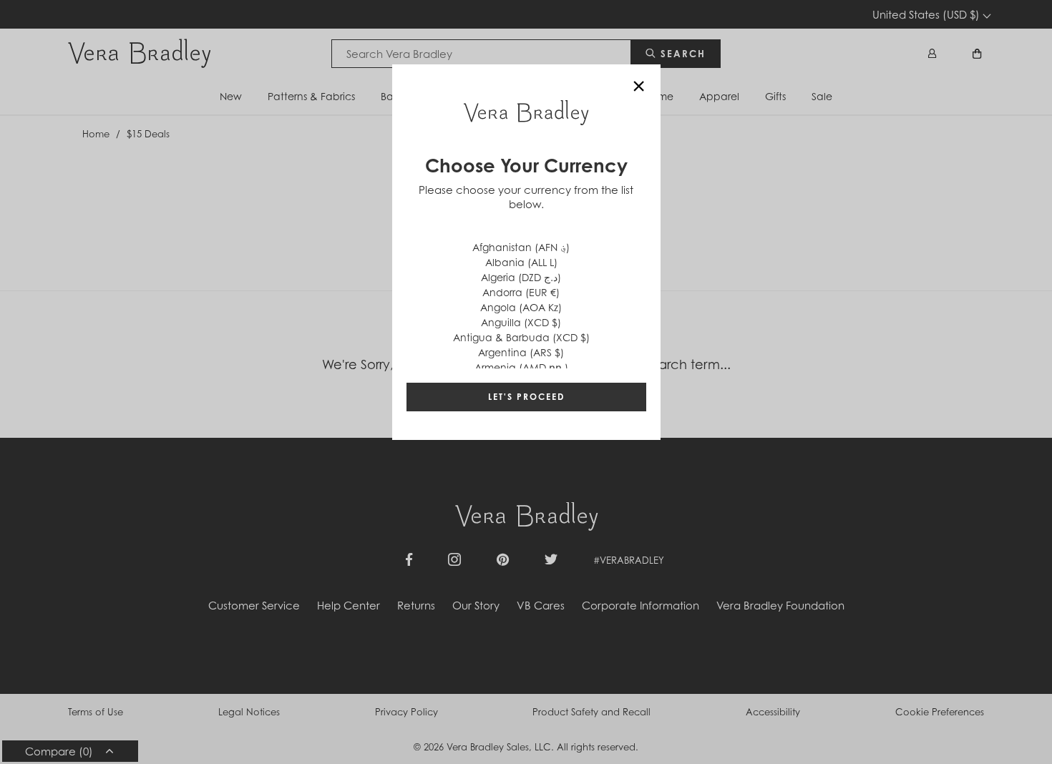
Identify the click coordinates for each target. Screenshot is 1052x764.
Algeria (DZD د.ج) (521, 277)
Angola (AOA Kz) (521, 307)
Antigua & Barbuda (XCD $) (521, 337)
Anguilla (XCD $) (521, 322)
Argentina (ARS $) (521, 352)
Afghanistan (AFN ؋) (521, 247)
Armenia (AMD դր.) (521, 367)
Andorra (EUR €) (521, 292)
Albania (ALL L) (521, 262)
